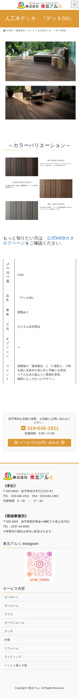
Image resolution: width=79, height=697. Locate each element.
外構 (7, 639)
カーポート (11, 597)
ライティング (12, 656)
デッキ (8, 631)
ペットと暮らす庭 (15, 665)
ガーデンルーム (14, 622)
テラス (8, 614)
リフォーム (11, 648)
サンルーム (11, 605)
